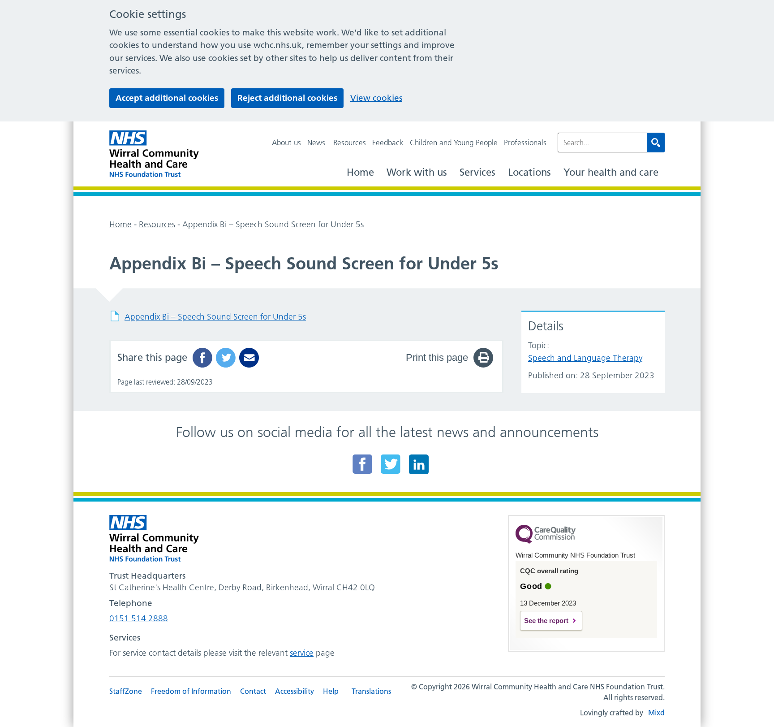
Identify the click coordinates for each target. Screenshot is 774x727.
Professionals (525, 142)
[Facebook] (362, 464)
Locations (529, 172)
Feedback (388, 142)
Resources (349, 142)
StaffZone (125, 691)
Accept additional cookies (167, 98)
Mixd (656, 712)
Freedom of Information (191, 691)
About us (286, 142)
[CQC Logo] (546, 541)
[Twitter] (390, 464)
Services (477, 172)
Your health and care (610, 172)
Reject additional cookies (287, 98)
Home (360, 172)
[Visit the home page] (154, 153)
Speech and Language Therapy (585, 358)
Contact (253, 691)
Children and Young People (454, 142)
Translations (371, 691)
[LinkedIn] (419, 464)
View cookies (376, 98)
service (302, 653)
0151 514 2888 (138, 618)
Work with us (417, 172)
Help (331, 691)
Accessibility (294, 691)
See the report (546, 620)
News (316, 142)
